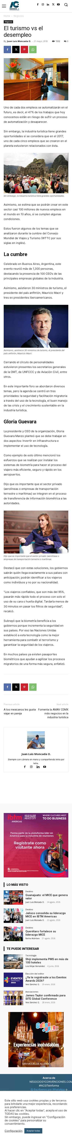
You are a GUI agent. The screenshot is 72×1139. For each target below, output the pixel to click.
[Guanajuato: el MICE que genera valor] (13, 897)
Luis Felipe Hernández (35, 966)
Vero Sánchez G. (32, 984)
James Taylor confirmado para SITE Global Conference (45, 997)
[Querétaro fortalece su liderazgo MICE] (13, 934)
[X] (53, 4)
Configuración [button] (14, 1131)
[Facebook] (37, 4)
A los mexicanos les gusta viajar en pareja (20, 711)
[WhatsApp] (33, 49)
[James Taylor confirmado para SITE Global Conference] (13, 998)
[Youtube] (58, 4)
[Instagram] (42, 4)
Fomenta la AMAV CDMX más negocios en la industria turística (53, 713)
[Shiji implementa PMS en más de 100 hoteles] (13, 961)
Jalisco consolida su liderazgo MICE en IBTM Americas (45, 914)
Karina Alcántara (32, 938)
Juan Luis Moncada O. (19, 41)
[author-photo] (36, 748)
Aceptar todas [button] (33, 1130)
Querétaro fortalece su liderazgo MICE (40, 933)
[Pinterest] (24, 49)
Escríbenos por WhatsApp (49, 1089)
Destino (29, 891)
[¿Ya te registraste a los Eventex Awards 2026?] (13, 980)
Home (7, 15)
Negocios (19, 15)
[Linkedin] (48, 4)
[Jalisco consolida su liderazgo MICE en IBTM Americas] (13, 915)
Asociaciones (31, 992)
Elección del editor (34, 974)
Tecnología (30, 955)
